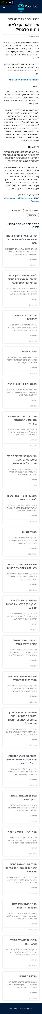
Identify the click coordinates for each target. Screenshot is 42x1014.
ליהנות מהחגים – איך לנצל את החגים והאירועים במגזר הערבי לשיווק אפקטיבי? (22, 279)
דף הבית (36, 19)
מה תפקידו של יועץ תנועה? (22, 383)
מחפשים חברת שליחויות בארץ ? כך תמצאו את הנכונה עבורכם (21, 604)
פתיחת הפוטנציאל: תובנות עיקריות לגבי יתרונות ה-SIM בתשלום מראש (22, 759)
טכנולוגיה (17, 210)
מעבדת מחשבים (28, 976)
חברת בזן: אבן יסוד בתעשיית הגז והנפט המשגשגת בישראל (21, 420)
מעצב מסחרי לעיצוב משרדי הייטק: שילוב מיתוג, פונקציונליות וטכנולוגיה (22, 459)
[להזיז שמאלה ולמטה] (1, 3)
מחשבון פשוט (29, 351)
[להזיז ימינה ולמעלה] (3, 1)
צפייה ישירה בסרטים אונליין (22, 831)
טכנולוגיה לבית (33, 215)
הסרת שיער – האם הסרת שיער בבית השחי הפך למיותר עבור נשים (21, 867)
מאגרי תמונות (29, 531)
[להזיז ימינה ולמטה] (3, 3)
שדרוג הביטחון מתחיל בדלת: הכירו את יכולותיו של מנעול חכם (21, 239)
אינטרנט (35, 210)
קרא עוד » (33, 259)
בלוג (26, 210)
